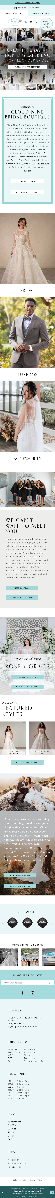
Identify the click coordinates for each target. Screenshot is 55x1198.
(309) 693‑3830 (16, 1023)
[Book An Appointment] (31, 22)
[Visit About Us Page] (27, 489)
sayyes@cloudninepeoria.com (23, 1026)
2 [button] (26, 87)
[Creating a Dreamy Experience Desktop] (27, 59)
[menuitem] (14, 13)
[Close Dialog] (2, 1192)
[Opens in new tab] (9, 957)
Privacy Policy (15, 1166)
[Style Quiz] (46, 24)
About (11, 1132)
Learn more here (27, 181)
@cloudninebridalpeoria (27, 944)
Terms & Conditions (18, 1163)
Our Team (13, 1125)
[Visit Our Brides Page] (27, 792)
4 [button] (32, 87)
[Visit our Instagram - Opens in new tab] (32, 992)
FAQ (10, 1139)
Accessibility (14, 1159)
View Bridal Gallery (20, 886)
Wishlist (12, 1128)
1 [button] (23, 87)
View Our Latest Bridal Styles (27, 2)
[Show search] (36, 22)
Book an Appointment (27, 192)
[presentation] (13, 738)
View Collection (27, 677)
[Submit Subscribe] (50, 982)
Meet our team (21, 588)
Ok (52, 1192)
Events (11, 1135)
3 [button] (29, 87)
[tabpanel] (27, 59)
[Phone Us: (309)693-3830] (26, 22)
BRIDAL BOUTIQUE (14, 13)
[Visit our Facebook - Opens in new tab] (22, 992)
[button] (3, 22)
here (37, 1196)
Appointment (14, 1121)
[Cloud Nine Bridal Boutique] (15, 22)
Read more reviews (20, 875)
